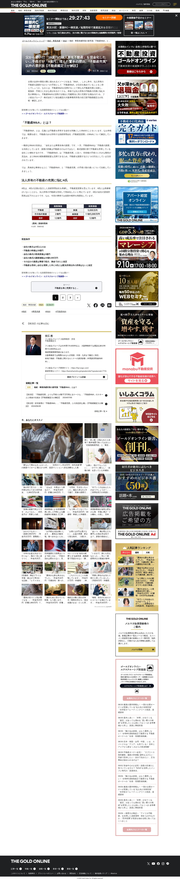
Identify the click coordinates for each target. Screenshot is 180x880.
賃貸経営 (51, 71)
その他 (149, 10)
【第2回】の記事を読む (38, 323)
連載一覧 (42, 869)
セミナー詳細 (109, 17)
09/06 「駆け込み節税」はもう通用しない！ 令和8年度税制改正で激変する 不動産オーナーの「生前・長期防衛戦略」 (136, 778)
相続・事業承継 (24, 10)
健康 (141, 10)
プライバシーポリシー (46, 873)
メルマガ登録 (136, 649)
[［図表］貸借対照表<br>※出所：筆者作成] (66, 220)
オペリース (123, 10)
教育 (134, 10)
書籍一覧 (70, 869)
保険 (84, 10)
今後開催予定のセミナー (139, 18)
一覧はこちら (139, 33)
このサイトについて (18, 873)
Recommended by (100, 606)
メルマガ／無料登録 (143, 4)
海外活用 (75, 10)
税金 (114, 10)
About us (114, 873)
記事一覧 (14, 869)
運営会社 (72, 873)
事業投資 (64, 10)
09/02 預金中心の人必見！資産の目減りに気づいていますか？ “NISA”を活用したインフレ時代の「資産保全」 (136, 768)
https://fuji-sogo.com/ (80, 368)
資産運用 (93, 10)
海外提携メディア (101, 873)
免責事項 (31, 873)
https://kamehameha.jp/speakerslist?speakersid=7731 (84, 371)
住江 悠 (49, 336)
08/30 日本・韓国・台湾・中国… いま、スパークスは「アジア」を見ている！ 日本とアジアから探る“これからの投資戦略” (136, 744)
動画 (157, 10)
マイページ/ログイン (161, 4)
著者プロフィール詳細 (76, 377)
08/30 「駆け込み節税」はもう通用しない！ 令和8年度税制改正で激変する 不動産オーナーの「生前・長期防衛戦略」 (136, 733)
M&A (43, 71)
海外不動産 (52, 10)
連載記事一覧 (99, 411)
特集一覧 (28, 869)
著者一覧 (56, 869)
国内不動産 (39, 10)
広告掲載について (85, 873)
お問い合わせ (61, 873)
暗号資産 (104, 10)
